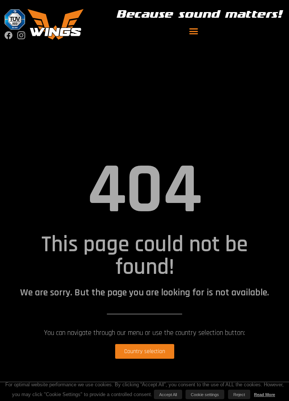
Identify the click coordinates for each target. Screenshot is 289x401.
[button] (194, 31)
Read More (264, 394)
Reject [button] (239, 394)
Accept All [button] (168, 394)
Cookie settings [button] (205, 394)
